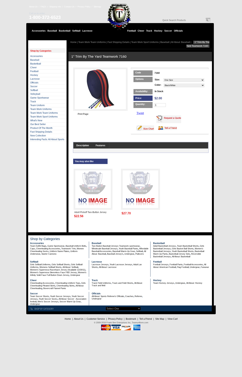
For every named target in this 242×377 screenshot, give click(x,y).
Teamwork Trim (68, 248)
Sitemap (97, 6)
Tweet (140, 113)
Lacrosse (87, 31)
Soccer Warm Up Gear (70, 301)
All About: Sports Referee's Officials (108, 296)
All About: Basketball (181, 256)
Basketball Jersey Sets (179, 254)
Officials (178, 31)
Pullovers (139, 254)
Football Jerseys (160, 264)
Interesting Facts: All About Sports (47, 139)
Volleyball (35, 94)
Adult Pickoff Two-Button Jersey (90, 212)
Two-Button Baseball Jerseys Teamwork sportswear (116, 246)
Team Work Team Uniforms (44, 113)
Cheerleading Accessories (48, 248)
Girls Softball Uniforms (40, 264)
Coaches (129, 296)
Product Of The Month (41, 128)
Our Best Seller (38, 124)
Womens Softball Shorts (50, 267)
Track (149, 31)
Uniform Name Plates (59, 251)
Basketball (64, 31)
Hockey (158, 31)
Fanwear (205, 267)
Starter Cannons (49, 254)
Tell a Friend (145, 319)
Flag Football (183, 267)
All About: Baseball (180, 42)
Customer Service (96, 319)
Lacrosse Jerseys (100, 264)
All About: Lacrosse (107, 267)
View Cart (173, 319)
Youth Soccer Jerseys (60, 296)
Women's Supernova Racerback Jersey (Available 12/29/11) (57, 270)
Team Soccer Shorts (39, 296)
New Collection (38, 135)
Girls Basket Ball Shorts (183, 248)
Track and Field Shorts (122, 283)
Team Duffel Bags (38, 246)
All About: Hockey (194, 283)
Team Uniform (37, 105)
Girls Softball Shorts (61, 264)
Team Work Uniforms (41, 109)
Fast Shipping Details (41, 132)
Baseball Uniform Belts (76, 246)
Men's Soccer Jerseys (48, 301)
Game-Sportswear (39, 97)
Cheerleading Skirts (65, 285)
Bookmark (131, 319)
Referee (138, 296)
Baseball (52, 31)
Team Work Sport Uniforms (44, 116)
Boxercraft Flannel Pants (54, 288)
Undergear (129, 254)
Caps (32, 248)
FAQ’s (43, 6)
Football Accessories (193, 264)
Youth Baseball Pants (128, 248)
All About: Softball (70, 267)
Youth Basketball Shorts (183, 251)
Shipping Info (55, 6)
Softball (76, 31)
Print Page (83, 114)
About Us (33, 6)
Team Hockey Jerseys (163, 283)
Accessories (39, 31)
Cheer (141, 31)
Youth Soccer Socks (48, 299)
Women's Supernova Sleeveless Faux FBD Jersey (53, 272)
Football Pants (176, 264)
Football (131, 31)
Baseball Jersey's (115, 254)
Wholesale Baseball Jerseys (105, 248)
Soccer (168, 31)
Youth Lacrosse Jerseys (121, 264)
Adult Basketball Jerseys (164, 246)
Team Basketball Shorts (188, 246)
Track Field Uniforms (101, 283)
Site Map (159, 319)
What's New (36, 120)
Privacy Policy (84, 6)
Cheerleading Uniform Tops (67, 283)
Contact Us (69, 6)
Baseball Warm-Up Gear (123, 251)
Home (73, 42)
